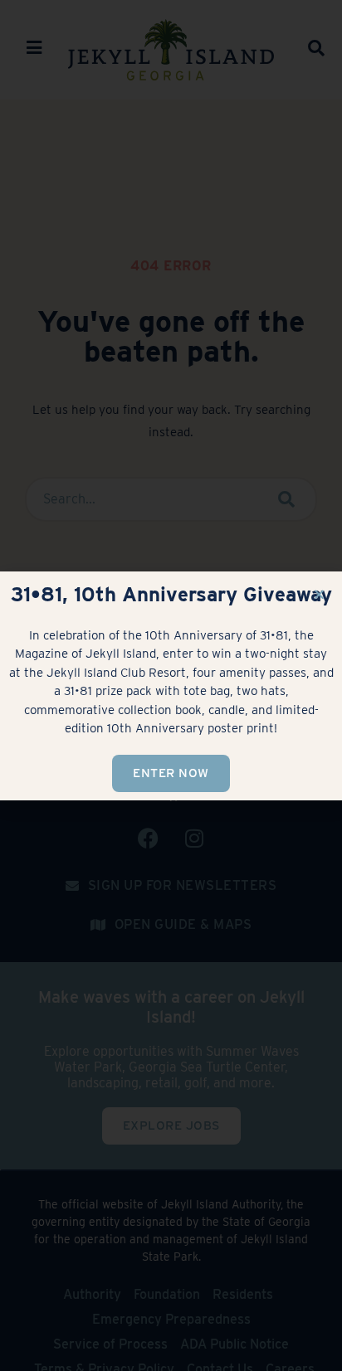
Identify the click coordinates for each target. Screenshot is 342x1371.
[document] (171, 685)
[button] (319, 594)
